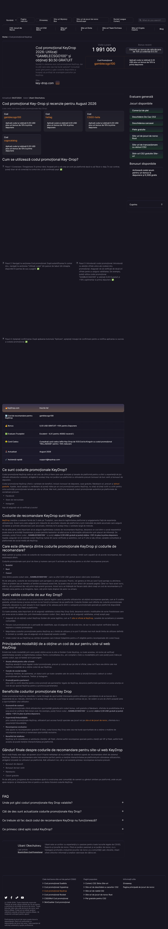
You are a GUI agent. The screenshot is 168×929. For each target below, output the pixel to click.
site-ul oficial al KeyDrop (82, 618)
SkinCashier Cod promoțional (57, 902)
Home (4, 37)
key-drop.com (45, 83)
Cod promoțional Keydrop (55, 891)
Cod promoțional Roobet (55, 894)
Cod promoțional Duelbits (55, 883)
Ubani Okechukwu (37, 98)
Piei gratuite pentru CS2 (95, 898)
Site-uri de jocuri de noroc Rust (98, 894)
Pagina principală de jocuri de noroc (138, 887)
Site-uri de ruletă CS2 (94, 891)
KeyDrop (6, 520)
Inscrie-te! (44, 408)
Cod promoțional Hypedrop (56, 887)
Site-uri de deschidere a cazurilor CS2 (101, 887)
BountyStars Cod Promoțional (30, 852)
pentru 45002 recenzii (63, 434)
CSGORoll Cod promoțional (56, 898)
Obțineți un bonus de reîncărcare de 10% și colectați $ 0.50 (145, 50)
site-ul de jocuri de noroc (96, 720)
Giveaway (127, 883)
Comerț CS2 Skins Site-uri (96, 883)
